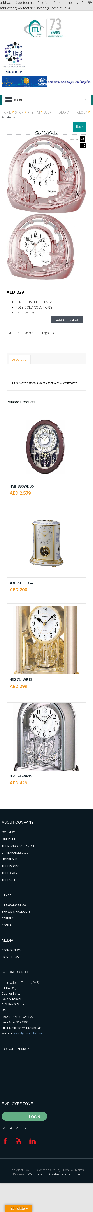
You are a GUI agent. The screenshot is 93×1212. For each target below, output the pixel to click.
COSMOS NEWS (11, 950)
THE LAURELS (10, 880)
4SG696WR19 (21, 776)
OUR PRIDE (9, 839)
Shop (19, 112)
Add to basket (67, 320)
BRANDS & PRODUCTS (16, 912)
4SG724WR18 (21, 679)
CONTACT (8, 925)
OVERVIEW (8, 832)
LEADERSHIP (9, 859)
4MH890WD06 (22, 486)
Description (20, 359)
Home (6, 112)
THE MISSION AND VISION (18, 846)
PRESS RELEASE (11, 957)
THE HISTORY (10, 866)
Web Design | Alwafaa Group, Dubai (54, 1174)
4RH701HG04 (21, 582)
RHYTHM (34, 112)
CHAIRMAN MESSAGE (15, 853)
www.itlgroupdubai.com (28, 1033)
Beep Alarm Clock (65, 112)
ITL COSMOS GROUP (15, 905)
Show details (49, 459)
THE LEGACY (9, 873)
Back (79, 126)
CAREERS (7, 918)
